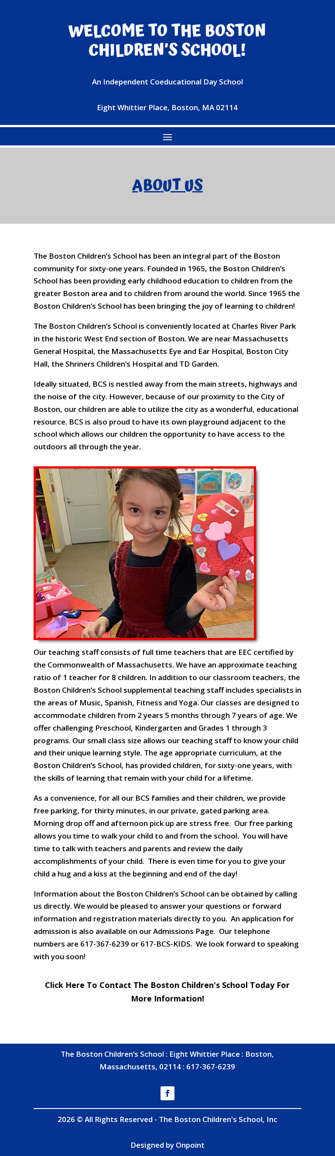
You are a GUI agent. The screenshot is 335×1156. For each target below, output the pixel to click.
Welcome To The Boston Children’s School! (167, 41)
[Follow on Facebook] (167, 1093)
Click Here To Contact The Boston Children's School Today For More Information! (167, 992)
